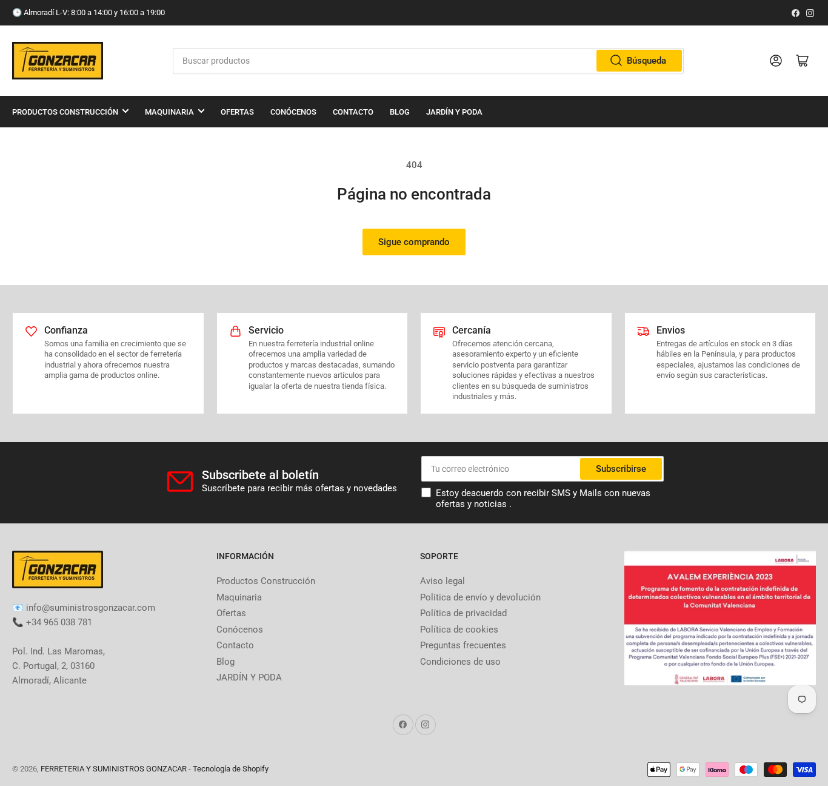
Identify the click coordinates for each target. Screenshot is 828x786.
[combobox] (428, 60)
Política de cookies (459, 629)
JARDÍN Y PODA (454, 111)
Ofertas (237, 111)
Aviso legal (442, 581)
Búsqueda (646, 60)
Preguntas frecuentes (463, 645)
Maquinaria (169, 111)
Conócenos (293, 111)
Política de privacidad (463, 613)
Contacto (353, 111)
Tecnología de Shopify (231, 768)
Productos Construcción (65, 111)
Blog (400, 111)
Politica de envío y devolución (480, 597)
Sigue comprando (414, 242)
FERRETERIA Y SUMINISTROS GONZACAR (114, 768)
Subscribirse (621, 468)
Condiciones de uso (460, 661)
